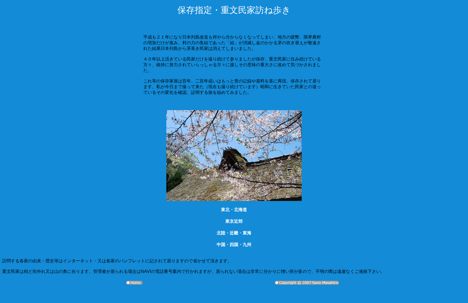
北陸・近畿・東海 (234, 233)
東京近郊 (234, 221)
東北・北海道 (234, 209)
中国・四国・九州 (234, 244)
